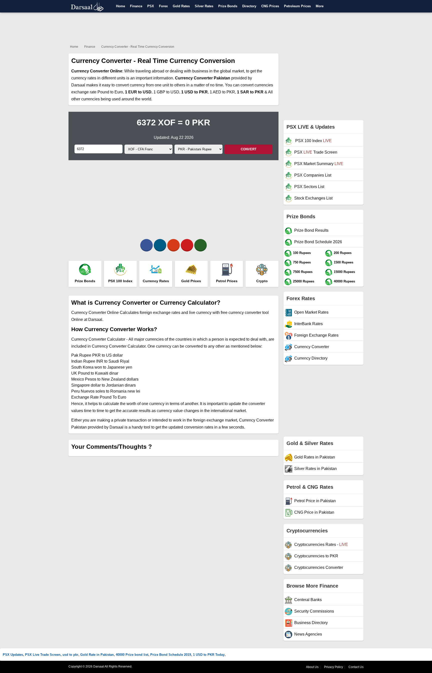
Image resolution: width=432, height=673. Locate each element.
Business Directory (311, 623)
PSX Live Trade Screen (42, 655)
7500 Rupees (302, 272)
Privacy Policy (333, 667)
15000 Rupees (344, 272)
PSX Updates (13, 655)
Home (120, 6)
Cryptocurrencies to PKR (316, 556)
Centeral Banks (308, 600)
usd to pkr (70, 655)
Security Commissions (314, 611)
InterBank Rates (308, 324)
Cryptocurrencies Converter (318, 567)
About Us (312, 667)
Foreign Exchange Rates (316, 335)
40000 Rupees (344, 281)
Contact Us (356, 667)
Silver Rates (204, 6)
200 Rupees (343, 253)
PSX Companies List (312, 175)
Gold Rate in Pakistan (97, 655)
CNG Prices (270, 6)
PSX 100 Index (313, 141)
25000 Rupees (303, 281)
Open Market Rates (311, 312)
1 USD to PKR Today (208, 655)
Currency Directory (311, 358)
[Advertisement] (216, 27)
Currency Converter (311, 347)
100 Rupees (302, 253)
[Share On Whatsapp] (200, 245)
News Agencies (308, 634)
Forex (163, 6)
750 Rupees (302, 262)
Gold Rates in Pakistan (314, 457)
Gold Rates (181, 6)
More (320, 6)
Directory (249, 6)
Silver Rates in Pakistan (315, 468)
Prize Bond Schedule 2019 (170, 655)
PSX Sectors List (309, 187)
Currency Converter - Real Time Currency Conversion (137, 46)
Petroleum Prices (297, 6)
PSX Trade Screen (315, 152)
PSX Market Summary (318, 164)
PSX (150, 6)
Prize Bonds (227, 6)
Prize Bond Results (311, 230)
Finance (136, 6)
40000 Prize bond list (132, 655)
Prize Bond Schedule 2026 (318, 242)
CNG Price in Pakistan (314, 512)
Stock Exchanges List (313, 198)
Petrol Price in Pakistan (315, 501)
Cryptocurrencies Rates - (321, 544)
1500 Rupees (343, 262)
